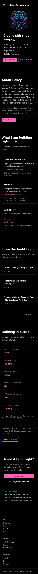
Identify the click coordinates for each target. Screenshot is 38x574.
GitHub (5, 558)
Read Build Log (29, 314)
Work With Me (10, 60)
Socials (5, 526)
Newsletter (7, 529)
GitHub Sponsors (9, 542)
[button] (4, 5)
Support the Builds (10, 439)
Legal (5, 532)
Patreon (6, 545)
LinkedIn (6, 564)
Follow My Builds (26, 60)
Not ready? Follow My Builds (19, 482)
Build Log (6, 523)
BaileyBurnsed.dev (19, 5)
